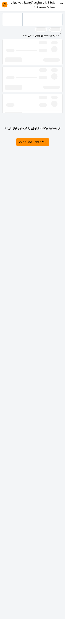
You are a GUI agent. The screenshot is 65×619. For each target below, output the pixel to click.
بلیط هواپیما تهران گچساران (32, 141)
